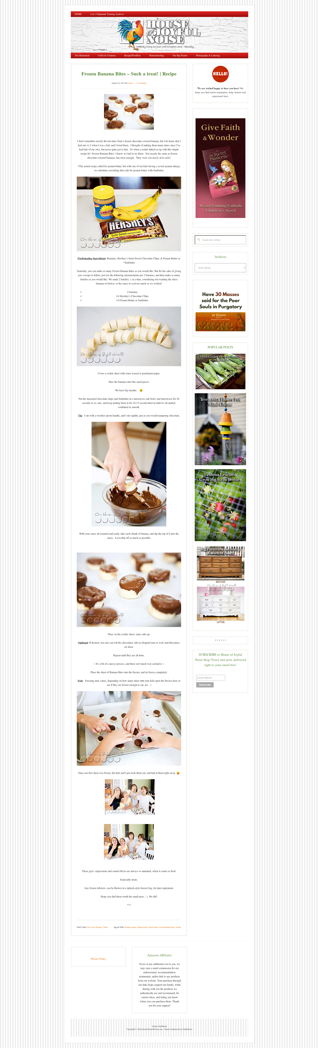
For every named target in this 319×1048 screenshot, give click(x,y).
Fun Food (91, 927)
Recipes (99, 927)
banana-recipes (130, 927)
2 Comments (141, 83)
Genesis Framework (172, 1029)
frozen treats (153, 927)
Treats (105, 927)
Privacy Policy (98, 958)
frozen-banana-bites (167, 927)
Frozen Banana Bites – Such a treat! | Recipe (128, 73)
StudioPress (187, 1029)
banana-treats (142, 927)
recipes (178, 927)
